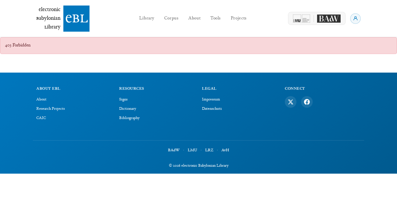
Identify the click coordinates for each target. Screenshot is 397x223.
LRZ (209, 150)
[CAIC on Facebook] (307, 102)
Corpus (171, 18)
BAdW (174, 150)
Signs (123, 99)
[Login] (355, 18)
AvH (225, 150)
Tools (215, 18)
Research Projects (50, 109)
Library (146, 18)
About (194, 18)
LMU (192, 150)
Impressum (211, 99)
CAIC (41, 118)
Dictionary (127, 109)
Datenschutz (212, 109)
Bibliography (129, 118)
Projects (239, 18)
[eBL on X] (290, 102)
